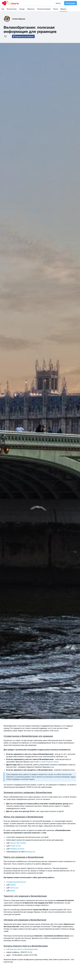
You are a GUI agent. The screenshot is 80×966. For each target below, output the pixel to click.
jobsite (12, 891)
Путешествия (12, 9)
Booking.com (30, 852)
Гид (2, 9)
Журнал (63, 9)
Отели (55, 9)
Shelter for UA (15, 846)
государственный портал (16, 882)
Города (22, 9)
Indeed (12, 885)
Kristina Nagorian (18, 19)
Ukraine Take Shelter (18, 843)
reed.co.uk (14, 888)
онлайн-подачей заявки (49, 762)
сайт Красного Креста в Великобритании (22, 949)
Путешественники (44, 9)
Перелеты (31, 9)
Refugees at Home (17, 849)
